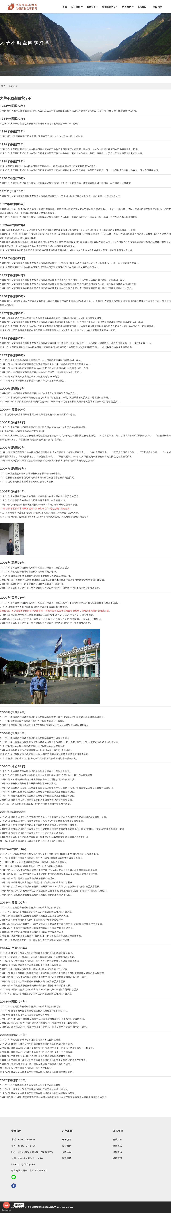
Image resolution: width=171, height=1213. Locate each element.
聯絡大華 (157, 6)
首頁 (65, 6)
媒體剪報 (117, 1158)
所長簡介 (126, 6)
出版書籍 (117, 1152)
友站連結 (142, 6)
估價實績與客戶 (110, 6)
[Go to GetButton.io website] (6, 1210)
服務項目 (91, 6)
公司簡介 (75, 6)
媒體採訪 (117, 1145)
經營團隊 (66, 1158)
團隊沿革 (66, 1152)
